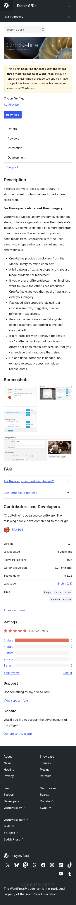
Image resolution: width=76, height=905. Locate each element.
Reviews (13, 138)
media (57, 592)
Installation (15, 148)
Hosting (9, 769)
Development (17, 157)
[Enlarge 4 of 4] (67, 440)
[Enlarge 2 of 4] (67, 391)
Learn (7, 788)
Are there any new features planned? (29, 481)
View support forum (17, 700)
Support (12, 167)
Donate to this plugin (18, 733)
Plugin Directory (13, 16)
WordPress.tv (15, 808)
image (47, 592)
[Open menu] (70, 5)
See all (67, 673)
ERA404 (14, 105)
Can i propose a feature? (20, 493)
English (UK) (20, 856)
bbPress (11, 833)
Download (12, 114)
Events (44, 794)
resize (67, 592)
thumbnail (55, 599)
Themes (45, 763)
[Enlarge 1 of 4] (31, 391)
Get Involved (49, 788)
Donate (47, 801)
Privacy (9, 776)
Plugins (44, 769)
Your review (12, 673)
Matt (9, 826)
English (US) (65, 583)
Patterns (45, 776)
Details (12, 129)
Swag (45, 808)
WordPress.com (16, 820)
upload (67, 599)
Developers (11, 801)
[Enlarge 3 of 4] (31, 411)
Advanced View (14, 610)
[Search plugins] (42, 29)
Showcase (47, 756)
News (7, 763)
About (8, 756)
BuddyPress (14, 839)
